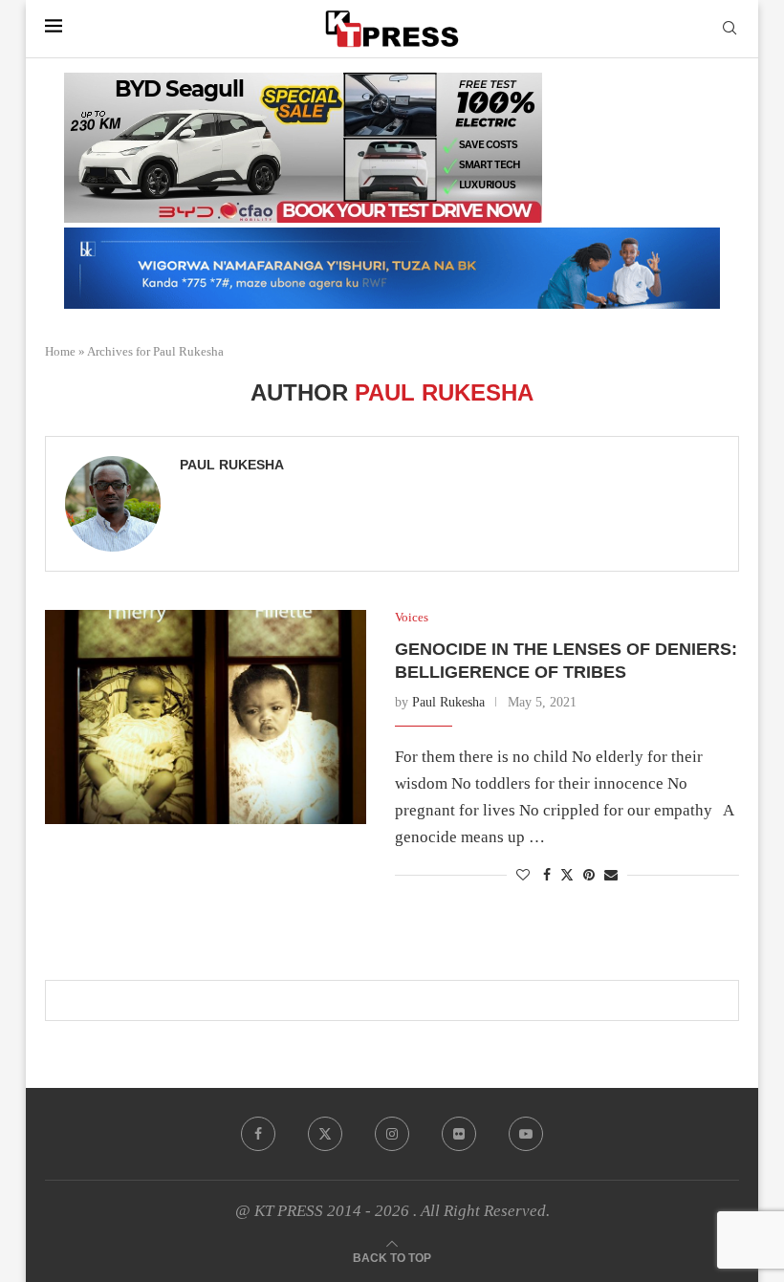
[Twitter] (325, 1134)
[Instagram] (392, 1134)
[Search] (729, 28)
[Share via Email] (611, 875)
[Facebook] (258, 1134)
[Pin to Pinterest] (589, 875)
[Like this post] (523, 875)
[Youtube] (526, 1134)
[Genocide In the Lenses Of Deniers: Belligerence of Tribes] (205, 717)
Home (60, 351)
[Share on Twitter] (567, 874)
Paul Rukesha (232, 464)
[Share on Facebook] (547, 875)
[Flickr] (459, 1134)
